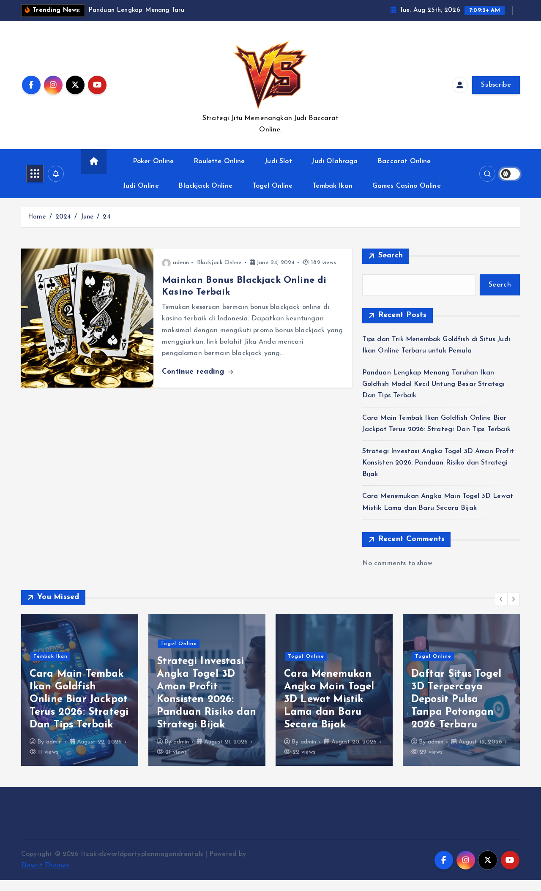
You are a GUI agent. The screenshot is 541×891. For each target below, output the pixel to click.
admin (181, 263)
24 (106, 217)
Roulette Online (219, 161)
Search (390, 256)
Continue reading (194, 371)
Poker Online (153, 161)
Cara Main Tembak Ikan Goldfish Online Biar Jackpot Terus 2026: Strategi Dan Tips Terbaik (79, 699)
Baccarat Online (404, 161)
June (87, 217)
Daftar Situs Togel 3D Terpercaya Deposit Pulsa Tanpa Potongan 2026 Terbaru (456, 699)
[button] (501, 599)
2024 (63, 217)
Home (37, 217)
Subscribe (496, 85)
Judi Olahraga (334, 161)
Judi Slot (278, 161)
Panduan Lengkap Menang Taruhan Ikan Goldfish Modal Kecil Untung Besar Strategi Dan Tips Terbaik (433, 384)
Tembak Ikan (332, 186)
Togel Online (272, 186)
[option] (79, 690)
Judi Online (141, 186)
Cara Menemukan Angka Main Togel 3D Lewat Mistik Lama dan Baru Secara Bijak (329, 699)
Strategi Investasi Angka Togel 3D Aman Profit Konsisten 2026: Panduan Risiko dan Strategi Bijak (438, 463)
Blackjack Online (205, 186)
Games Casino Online (406, 186)
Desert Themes (45, 865)
